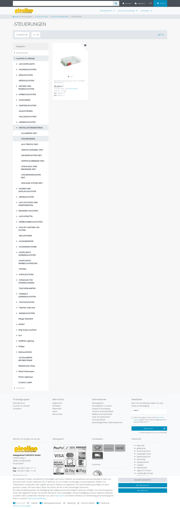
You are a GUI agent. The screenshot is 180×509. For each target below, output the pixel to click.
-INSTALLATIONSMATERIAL (59, 17)
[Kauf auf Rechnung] (58, 463)
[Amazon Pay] (81, 448)
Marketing (71, 503)
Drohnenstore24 (143, 451)
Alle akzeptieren (142, 485)
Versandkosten (73, 89)
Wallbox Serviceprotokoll (102, 414)
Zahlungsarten (98, 403)
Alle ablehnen (142, 490)
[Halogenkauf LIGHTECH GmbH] (26, 448)
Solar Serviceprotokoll (101, 417)
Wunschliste (57, 414)
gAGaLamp (141, 448)
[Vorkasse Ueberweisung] (58, 471)
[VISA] (58, 455)
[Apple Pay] (81, 471)
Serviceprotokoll (98, 419)
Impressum (59, 495)
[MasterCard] (70, 455)
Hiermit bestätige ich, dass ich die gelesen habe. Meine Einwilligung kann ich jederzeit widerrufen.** (150, 419)
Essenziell (21, 503)
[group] (70, 61)
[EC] (81, 463)
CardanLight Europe (145, 473)
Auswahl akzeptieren (142, 480)
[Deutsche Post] (97, 448)
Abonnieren (148, 428)
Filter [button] (162, 34)
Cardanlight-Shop (144, 454)
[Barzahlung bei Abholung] (70, 463)
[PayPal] (58, 448)
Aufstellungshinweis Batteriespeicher (107, 422)
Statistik (34, 503)
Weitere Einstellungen (22, 506)
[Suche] (116, 3)
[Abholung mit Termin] (97, 455)
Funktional (105, 503)
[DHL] (108, 448)
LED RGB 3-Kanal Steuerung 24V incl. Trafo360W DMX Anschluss (69, 81)
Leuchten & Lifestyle (126, 10)
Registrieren (57, 403)
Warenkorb (56, 408)
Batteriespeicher (143, 456)
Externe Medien (88, 503)
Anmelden (56, 406)
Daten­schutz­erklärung (36, 498)
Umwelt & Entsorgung (101, 408)
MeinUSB (140, 445)
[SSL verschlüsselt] (97, 475)
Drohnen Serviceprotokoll (102, 411)
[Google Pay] (70, 471)
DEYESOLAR (142, 467)
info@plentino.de (20, 475)
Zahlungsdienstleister (52, 503)
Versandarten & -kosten (102, 406)
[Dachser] (120, 448)
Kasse (54, 411)
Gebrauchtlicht (143, 462)
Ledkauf (140, 465)
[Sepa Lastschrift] (70, 448)
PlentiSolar (141, 459)
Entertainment (106, 10)
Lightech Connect (144, 470)
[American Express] (81, 455)
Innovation (145, 10)
